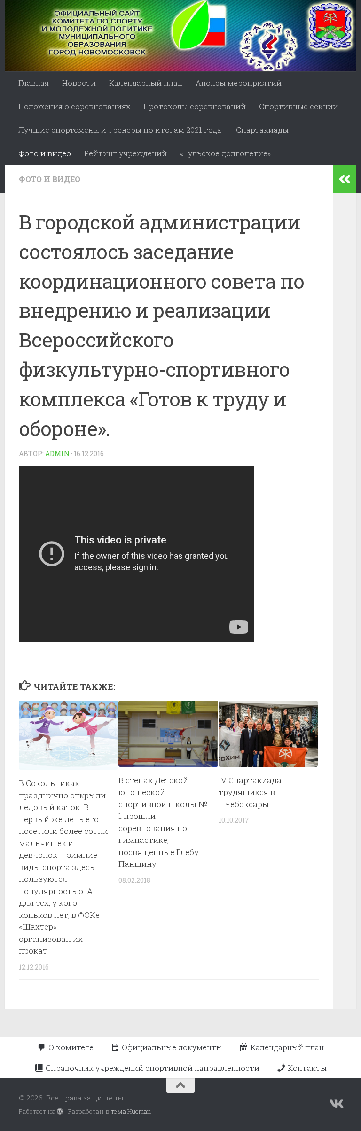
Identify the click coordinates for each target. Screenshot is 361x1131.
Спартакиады (262, 130)
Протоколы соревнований (194, 106)
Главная (33, 83)
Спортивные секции (298, 106)
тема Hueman (131, 1111)
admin (57, 453)
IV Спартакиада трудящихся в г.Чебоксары (250, 792)
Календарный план (145, 83)
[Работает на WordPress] (60, 1111)
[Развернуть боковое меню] (344, 179)
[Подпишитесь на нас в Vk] (335, 1103)
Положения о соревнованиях (74, 106)
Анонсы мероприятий (239, 83)
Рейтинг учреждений (125, 153)
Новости (79, 83)
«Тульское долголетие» (225, 153)
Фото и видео (44, 153)
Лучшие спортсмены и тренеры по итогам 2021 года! (120, 130)
